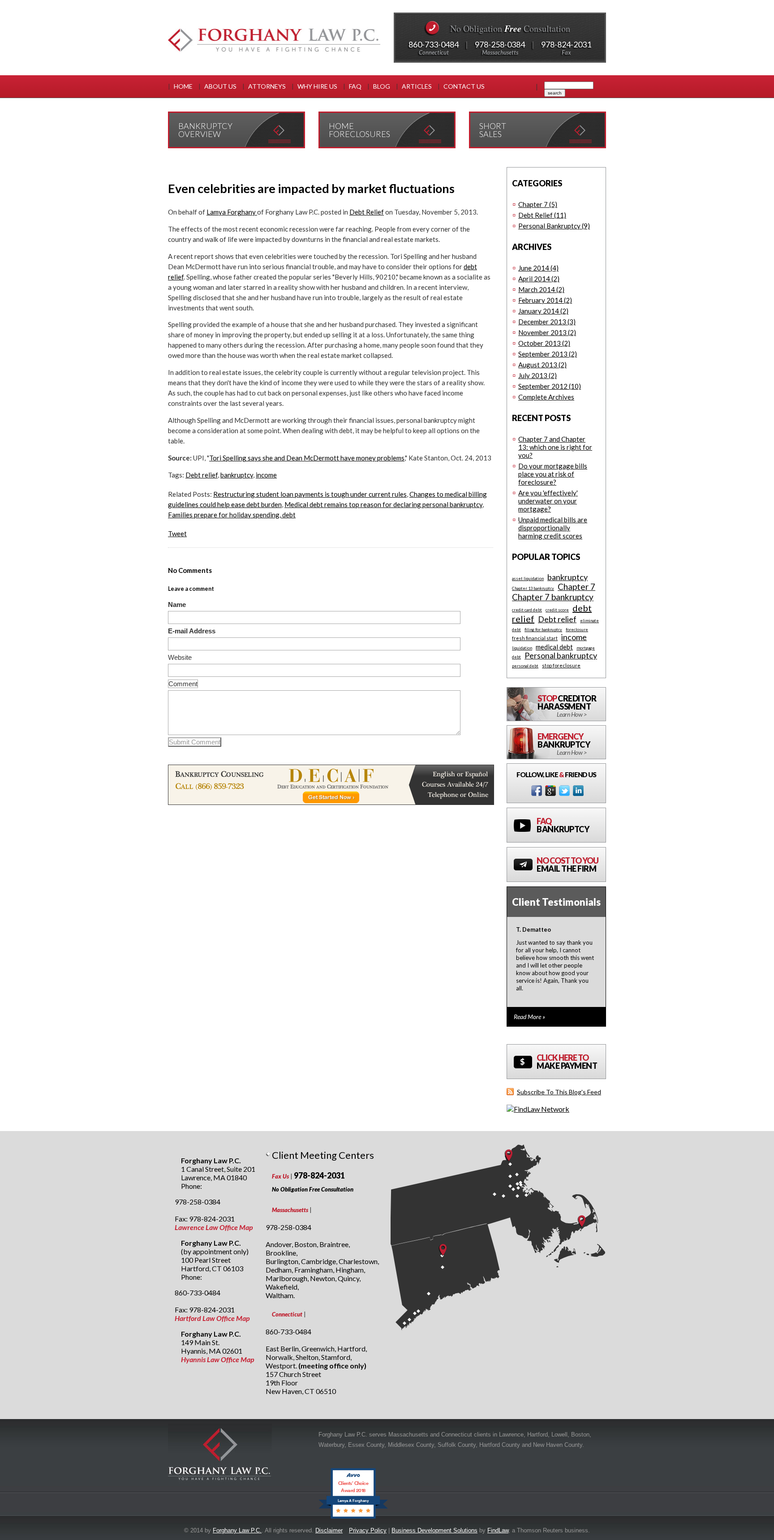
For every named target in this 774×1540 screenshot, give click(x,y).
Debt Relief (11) (542, 215)
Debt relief (201, 475)
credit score (557, 609)
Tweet (177, 533)
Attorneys (267, 86)
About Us (220, 86)
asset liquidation (528, 578)
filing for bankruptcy (543, 629)
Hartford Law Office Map (212, 1318)
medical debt (554, 647)
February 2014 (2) (545, 300)
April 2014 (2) (538, 279)
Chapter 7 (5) (537, 204)
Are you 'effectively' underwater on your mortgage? (548, 501)
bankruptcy (236, 475)
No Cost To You (567, 864)
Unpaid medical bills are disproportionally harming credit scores (552, 528)
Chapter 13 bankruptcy (533, 588)
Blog (381, 86)
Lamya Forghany (231, 212)
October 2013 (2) (544, 343)
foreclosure (577, 629)
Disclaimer (329, 1530)
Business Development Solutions (434, 1530)
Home (183, 86)
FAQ (355, 86)
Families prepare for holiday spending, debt (232, 515)
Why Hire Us (317, 86)
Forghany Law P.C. (237, 1530)
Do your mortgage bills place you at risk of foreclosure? (552, 474)
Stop (567, 705)
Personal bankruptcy (561, 655)
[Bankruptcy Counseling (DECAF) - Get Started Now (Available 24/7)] (331, 802)
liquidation (522, 647)
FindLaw (497, 1530)
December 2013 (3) (547, 322)
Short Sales (492, 130)
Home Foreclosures (359, 130)
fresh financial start (535, 638)
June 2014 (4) (538, 268)
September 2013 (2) (547, 354)
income (266, 475)
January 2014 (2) (543, 311)
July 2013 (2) (537, 375)
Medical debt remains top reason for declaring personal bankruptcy (383, 504)
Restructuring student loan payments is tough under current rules (310, 494)
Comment (183, 684)
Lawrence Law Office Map (214, 1227)
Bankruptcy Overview (205, 130)
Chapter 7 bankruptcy (552, 597)
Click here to (567, 1062)
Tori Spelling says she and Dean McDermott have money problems (306, 458)
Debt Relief (366, 212)
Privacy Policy (368, 1530)
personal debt (525, 665)
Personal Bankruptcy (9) (554, 226)
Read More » (529, 1016)
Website (180, 657)
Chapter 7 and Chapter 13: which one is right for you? (555, 447)
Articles (417, 86)
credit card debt (527, 609)
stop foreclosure (561, 665)
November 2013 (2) (547, 332)
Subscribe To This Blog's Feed (559, 1092)
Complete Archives (546, 397)
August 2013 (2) (542, 365)
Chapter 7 (576, 586)
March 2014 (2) (541, 289)
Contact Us (464, 86)
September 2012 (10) (549, 386)
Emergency (564, 743)
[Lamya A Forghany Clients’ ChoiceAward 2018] (353, 1518)
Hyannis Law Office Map (217, 1359)
